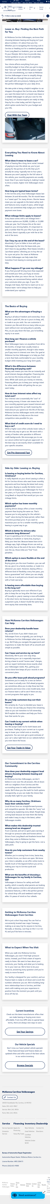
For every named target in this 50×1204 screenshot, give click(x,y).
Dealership (42, 1123)
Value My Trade (18, 1134)
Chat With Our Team (17, 115)
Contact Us (11, 1097)
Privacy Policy (12, 1185)
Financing (18, 1123)
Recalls (44, 1185)
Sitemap (22, 1185)
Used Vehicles (29, 1131)
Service (6, 1123)
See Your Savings (25, 1031)
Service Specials (7, 1128)
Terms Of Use (17, 1185)
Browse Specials (25, 1065)
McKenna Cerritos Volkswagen (6, 1185)
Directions (39, 1131)
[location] (46, 2)
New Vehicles (29, 1128)
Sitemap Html (28, 1185)
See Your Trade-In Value (18, 747)
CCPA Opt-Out (39, 1185)
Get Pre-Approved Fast (18, 452)
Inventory (30, 1123)
